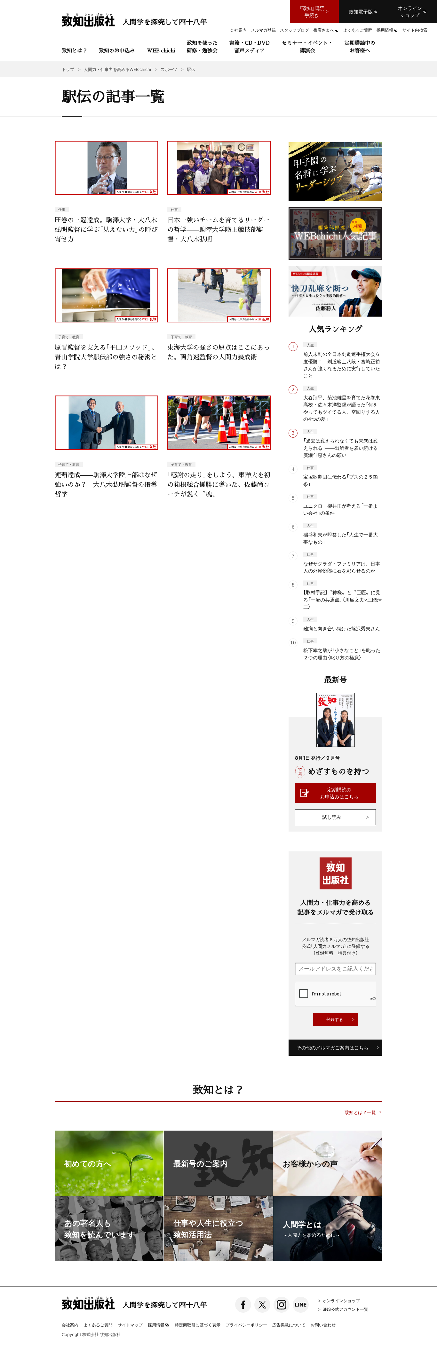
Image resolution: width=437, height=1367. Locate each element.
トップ (68, 69)
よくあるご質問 (98, 1325)
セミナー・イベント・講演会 (307, 46)
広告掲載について (289, 1325)
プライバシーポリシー (246, 1325)
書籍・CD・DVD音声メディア (249, 46)
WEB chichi (161, 50)
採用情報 (156, 1325)
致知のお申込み (117, 50)
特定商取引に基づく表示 (197, 1325)
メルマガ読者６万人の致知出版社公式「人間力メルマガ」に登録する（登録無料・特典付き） (335, 946)
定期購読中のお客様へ (360, 46)
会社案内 (70, 1325)
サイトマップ (130, 1325)
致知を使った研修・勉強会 (202, 46)
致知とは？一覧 (360, 1112)
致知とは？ (74, 50)
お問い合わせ (323, 1325)
